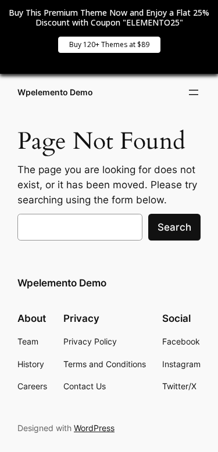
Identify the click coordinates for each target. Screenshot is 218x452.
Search (174, 227)
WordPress (94, 428)
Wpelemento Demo (55, 92)
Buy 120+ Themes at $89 (109, 44)
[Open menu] (194, 92)
